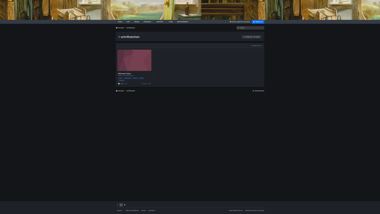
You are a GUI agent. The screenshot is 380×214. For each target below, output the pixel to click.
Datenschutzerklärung (132, 210)
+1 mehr (121, 80)
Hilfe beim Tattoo (124, 74)
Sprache (119, 210)
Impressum (151, 210)
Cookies (143, 210)
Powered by (254, 210)
